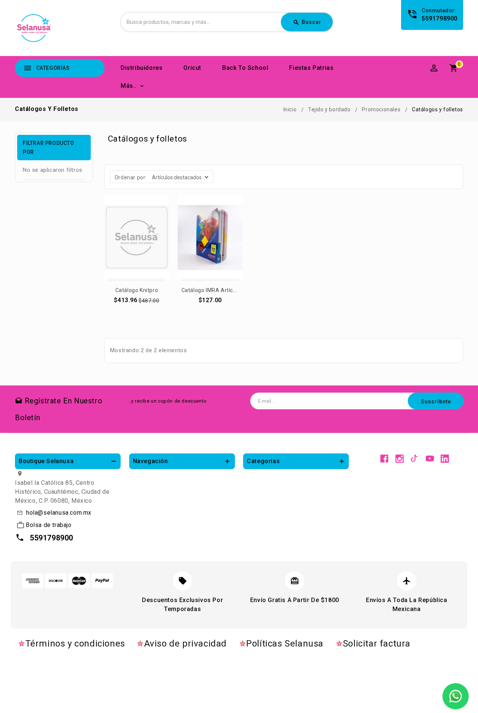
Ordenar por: (131, 177)
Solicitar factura (376, 643)
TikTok (414, 459)
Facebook (384, 459)
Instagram (399, 459)
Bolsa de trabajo (49, 524)
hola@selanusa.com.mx (58, 512)
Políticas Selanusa (284, 643)
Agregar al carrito (137, 303)
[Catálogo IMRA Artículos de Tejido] (210, 237)
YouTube (430, 459)
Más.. (129, 85)
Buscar (307, 22)
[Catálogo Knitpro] (136, 237)
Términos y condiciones (75, 643)
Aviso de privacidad (185, 643)
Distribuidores (141, 67)
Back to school (245, 67)
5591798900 (439, 18)
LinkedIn (445, 459)
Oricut (192, 67)
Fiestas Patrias (311, 67)
